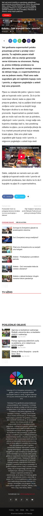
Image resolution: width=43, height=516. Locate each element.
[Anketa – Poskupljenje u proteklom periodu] (7, 259)
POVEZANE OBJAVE (8, 222)
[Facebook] (10, 41)
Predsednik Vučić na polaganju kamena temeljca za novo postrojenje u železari (11, 212)
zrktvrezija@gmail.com (27, 494)
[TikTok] (22, 500)
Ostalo (32, 510)
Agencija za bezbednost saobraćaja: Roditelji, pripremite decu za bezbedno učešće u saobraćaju (26, 332)
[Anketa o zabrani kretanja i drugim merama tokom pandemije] (7, 278)
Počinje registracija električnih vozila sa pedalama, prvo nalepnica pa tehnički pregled (25, 342)
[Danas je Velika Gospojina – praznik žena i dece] (6, 354)
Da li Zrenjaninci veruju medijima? (25, 237)
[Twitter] (15, 41)
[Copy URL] (33, 41)
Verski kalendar (16, 356)
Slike (27, 510)
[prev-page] (3, 286)
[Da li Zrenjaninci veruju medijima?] (7, 239)
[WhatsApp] (20, 41)
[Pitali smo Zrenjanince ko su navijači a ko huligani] (7, 249)
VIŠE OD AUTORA (21, 222)
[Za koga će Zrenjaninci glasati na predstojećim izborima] (7, 230)
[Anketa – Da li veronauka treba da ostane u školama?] (7, 268)
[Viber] (29, 41)
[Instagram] (16, 500)
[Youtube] (32, 500)
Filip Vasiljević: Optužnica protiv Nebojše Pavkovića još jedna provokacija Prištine (31, 211)
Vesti (3, 25)
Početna (11, 510)
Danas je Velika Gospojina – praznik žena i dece (25, 352)
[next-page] (6, 286)
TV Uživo (7, 291)
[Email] (24, 41)
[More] (28, 197)
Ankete (7, 25)
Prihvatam (6, 15)
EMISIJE (22, 510)
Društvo (14, 336)
